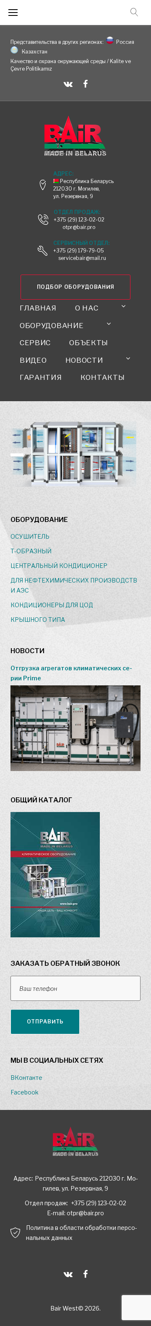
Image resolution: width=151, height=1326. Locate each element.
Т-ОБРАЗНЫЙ (31, 551)
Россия (124, 42)
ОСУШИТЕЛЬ (29, 536)
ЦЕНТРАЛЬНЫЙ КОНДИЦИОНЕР (58, 565)
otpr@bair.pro (85, 1213)
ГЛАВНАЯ (38, 308)
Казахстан (33, 51)
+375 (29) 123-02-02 (79, 219)
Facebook (24, 1092)
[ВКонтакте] (68, 84)
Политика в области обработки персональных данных (81, 1232)
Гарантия (41, 377)
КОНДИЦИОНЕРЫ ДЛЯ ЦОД (51, 604)
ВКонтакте (26, 1077)
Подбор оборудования (76, 287)
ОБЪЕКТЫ (88, 342)
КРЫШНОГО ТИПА (37, 619)
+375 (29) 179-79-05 (78, 250)
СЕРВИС (35, 342)
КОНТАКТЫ (103, 377)
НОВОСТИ (84, 360)
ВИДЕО (33, 360)
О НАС (87, 308)
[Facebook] (85, 84)
